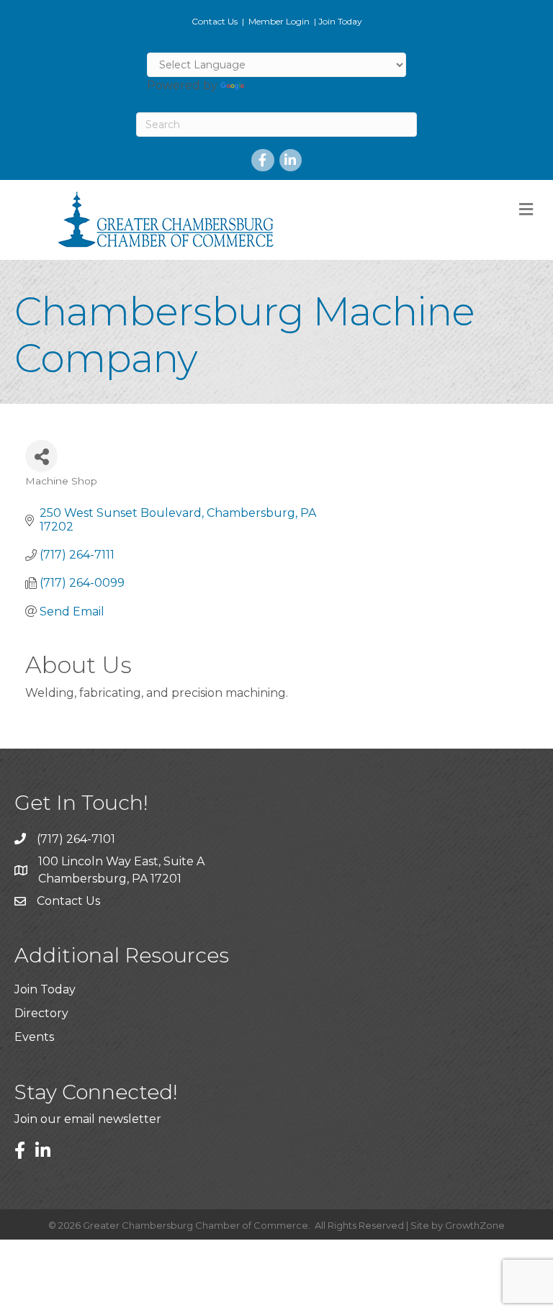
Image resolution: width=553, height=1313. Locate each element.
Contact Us (215, 21)
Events (34, 1037)
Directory (41, 1013)
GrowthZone (475, 1225)
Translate (274, 85)
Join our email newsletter (87, 1119)
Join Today (340, 21)
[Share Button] (41, 456)
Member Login (279, 21)
